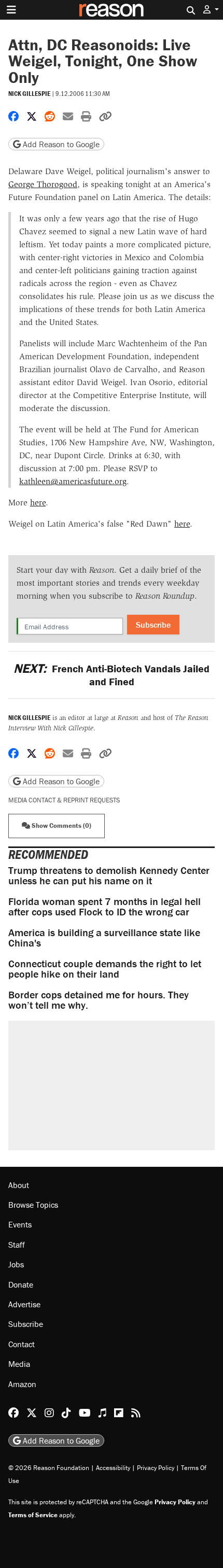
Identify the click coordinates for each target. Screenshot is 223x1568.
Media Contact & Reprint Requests (64, 800)
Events (20, 1224)
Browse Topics (33, 1204)
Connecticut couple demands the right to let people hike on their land (104, 968)
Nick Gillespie (29, 93)
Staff (16, 1244)
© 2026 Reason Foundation (48, 1467)
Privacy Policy (155, 1467)
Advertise (24, 1304)
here (38, 502)
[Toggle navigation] (11, 10)
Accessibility (113, 1467)
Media (19, 1364)
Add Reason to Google (60, 144)
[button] (211, 9)
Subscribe (153, 624)
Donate (20, 1284)
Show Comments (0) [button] (60, 825)
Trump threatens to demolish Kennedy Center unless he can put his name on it (109, 875)
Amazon (22, 1384)
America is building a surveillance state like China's (104, 937)
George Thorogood (42, 184)
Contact (21, 1344)
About (18, 1185)
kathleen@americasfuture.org (73, 481)
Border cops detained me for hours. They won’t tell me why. (98, 999)
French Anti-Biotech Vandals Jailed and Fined (111, 675)
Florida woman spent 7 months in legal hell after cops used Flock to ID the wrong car (104, 906)
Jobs (16, 1264)
